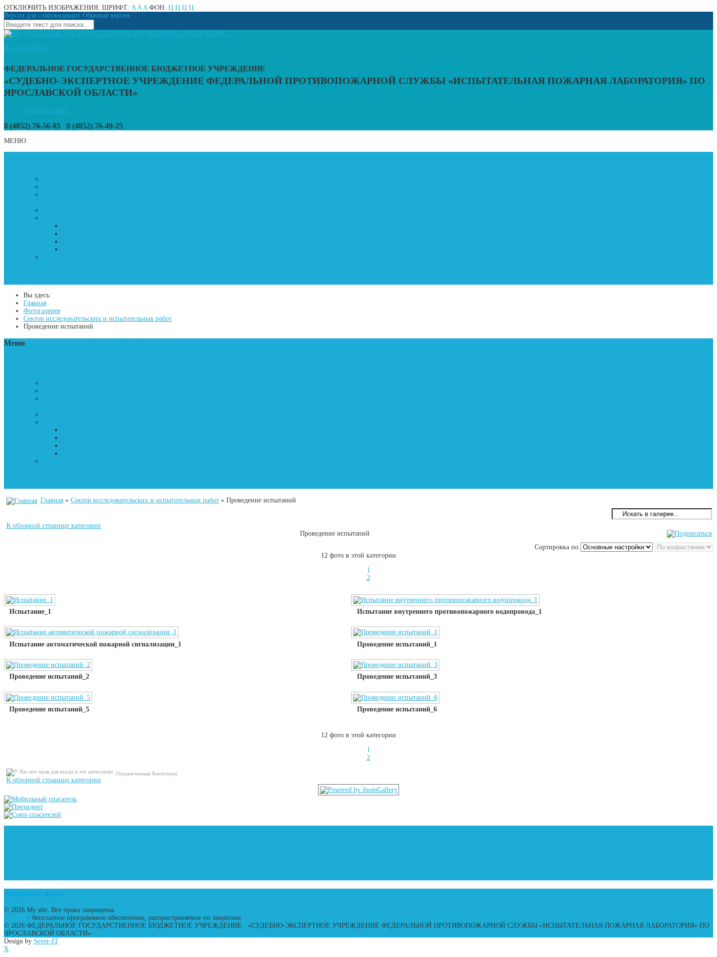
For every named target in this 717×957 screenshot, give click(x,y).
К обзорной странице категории (53, 525)
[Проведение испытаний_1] (396, 633)
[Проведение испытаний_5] (49, 699)
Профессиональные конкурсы (105, 249)
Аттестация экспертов (94, 241)
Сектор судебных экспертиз (83, 257)
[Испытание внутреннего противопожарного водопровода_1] (446, 601)
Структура (58, 186)
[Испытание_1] (30, 601)
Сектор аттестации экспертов (86, 218)
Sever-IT (46, 941)
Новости (35, 163)
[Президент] (23, 807)
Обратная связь (45, 110)
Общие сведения (86, 225)
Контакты (37, 280)
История (55, 179)
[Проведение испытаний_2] (49, 666)
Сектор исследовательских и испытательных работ (117, 210)
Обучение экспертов (92, 233)
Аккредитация (64, 194)
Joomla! (15, 917)
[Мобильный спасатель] (40, 799)
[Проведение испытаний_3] (396, 666)
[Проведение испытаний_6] (396, 699)
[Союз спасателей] (32, 814)
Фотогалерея (41, 265)
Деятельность (42, 202)
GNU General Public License (283, 917)
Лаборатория (42, 171)
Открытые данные (49, 272)
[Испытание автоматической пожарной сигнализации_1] (92, 633)
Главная (34, 155)
